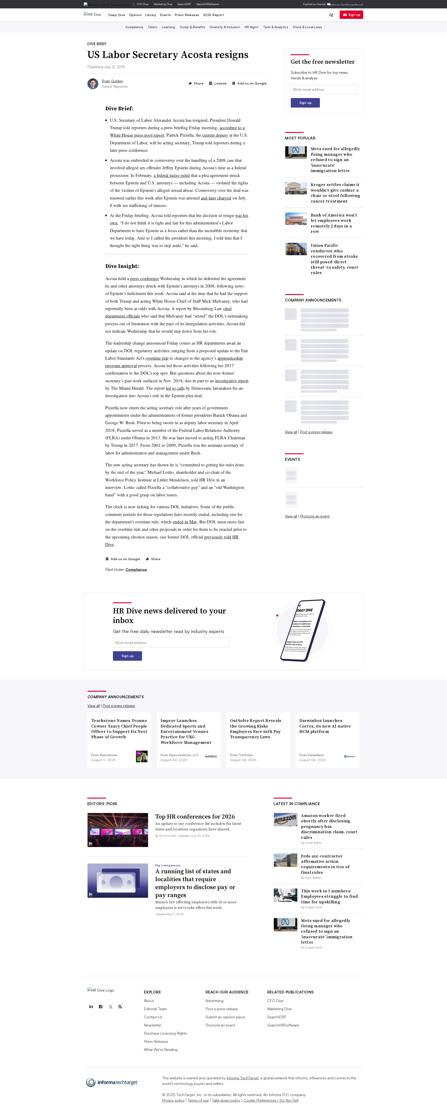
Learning (168, 27)
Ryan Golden (112, 81)
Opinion (135, 15)
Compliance (134, 27)
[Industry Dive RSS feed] (120, 1007)
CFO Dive (142, 4)
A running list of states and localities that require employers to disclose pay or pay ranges (195, 883)
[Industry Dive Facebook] (101, 1007)
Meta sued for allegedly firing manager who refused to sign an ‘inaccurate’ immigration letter (335, 159)
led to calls (175, 388)
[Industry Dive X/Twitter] (110, 1007)
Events (165, 15)
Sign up (354, 15)
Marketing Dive (163, 4)
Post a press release (316, 432)
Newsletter (152, 1025)
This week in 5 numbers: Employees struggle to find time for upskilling (329, 896)
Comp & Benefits (192, 27)
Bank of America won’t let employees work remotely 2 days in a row (334, 223)
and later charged (216, 198)
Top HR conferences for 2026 (195, 816)
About (149, 1000)
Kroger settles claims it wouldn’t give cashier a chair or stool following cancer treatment (335, 193)
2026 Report (213, 15)
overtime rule (157, 358)
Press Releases (187, 15)
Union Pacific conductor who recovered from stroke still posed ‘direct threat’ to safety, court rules (334, 259)
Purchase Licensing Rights (165, 1033)
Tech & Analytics (275, 27)
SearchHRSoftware (207, 4)
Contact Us (153, 1017)
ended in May (185, 522)
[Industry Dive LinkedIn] (91, 1007)
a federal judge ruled (172, 175)
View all (291, 432)
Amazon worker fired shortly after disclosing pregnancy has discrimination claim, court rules (329, 826)
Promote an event (315, 516)
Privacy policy (173, 1100)
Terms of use (198, 1100)
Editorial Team (155, 1008)
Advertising (215, 1000)
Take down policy (226, 1100)
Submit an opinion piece (225, 1017)
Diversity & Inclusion (225, 27)
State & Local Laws (307, 27)
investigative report (231, 380)
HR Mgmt (251, 27)
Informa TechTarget (243, 1078)
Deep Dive (116, 15)
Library (150, 15)
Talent (152, 27)
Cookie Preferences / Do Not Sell (271, 1100)
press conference (144, 278)
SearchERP (184, 4)
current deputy (215, 135)
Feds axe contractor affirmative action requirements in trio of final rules (325, 864)
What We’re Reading (160, 1049)
